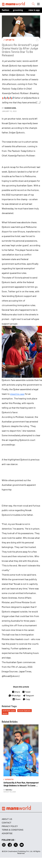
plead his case (17, 393)
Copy (28, 699)
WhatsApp (16, 695)
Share (17, 692)
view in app (34, 10)
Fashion (5, 10)
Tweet (27, 692)
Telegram (30, 695)
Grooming (18, 10)
